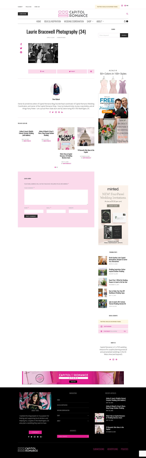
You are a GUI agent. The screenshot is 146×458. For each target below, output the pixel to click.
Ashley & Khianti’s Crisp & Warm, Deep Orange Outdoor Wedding (46, 133)
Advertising (112, 449)
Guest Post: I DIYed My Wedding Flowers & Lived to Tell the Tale (118, 281)
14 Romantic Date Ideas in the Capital (86, 151)
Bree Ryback (56, 99)
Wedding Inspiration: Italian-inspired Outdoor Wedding (117, 270)
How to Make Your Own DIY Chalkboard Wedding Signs (117, 292)
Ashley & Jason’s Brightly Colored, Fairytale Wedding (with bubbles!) (26, 133)
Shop (89, 21)
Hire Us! (37, 6)
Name (26, 208)
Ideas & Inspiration (52, 21)
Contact (35, 432)
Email (48, 208)
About (99, 21)
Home (38, 21)
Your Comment (28, 188)
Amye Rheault (67, 163)
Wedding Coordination (74, 21)
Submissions (98, 449)
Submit (20, 6)
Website (71, 208)
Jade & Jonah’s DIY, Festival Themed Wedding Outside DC (117, 303)
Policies (28, 6)
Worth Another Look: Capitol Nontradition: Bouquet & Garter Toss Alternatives (118, 259)
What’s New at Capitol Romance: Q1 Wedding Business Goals (66, 156)
